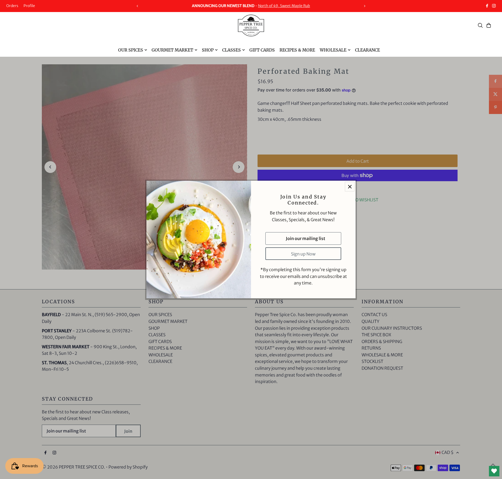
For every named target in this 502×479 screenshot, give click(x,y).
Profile (29, 5)
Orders (12, 5)
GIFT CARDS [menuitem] (262, 50)
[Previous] (137, 6)
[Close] (349, 186)
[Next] (364, 6)
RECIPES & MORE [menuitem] (297, 50)
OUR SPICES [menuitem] (130, 50)
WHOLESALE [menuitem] (333, 50)
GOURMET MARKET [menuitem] (172, 50)
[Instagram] (494, 6)
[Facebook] (487, 6)
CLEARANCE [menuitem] (367, 50)
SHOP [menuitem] (208, 50)
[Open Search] (480, 25)
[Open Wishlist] (494, 471)
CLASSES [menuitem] (231, 50)
